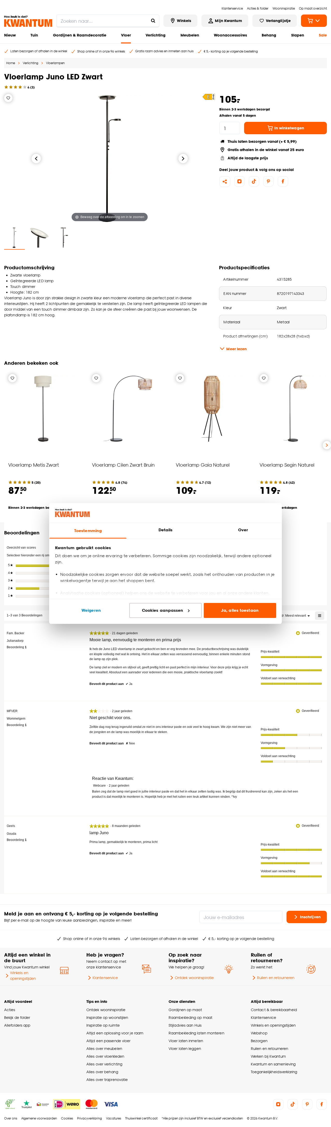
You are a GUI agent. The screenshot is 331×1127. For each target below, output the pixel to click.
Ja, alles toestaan (240, 610)
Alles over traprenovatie (107, 1079)
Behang (269, 35)
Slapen (297, 35)
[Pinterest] (268, 181)
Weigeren (91, 610)
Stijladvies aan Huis (185, 1025)
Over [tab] (243, 529)
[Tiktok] (254, 181)
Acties (9, 1009)
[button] (208, 97)
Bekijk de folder (17, 1017)
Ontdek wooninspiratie (194, 977)
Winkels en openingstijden (23, 976)
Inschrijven (310, 917)
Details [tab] (166, 529)
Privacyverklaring (89, 1118)
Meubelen (189, 35)
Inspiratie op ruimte (103, 1025)
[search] (107, 20)
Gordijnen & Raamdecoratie (79, 35)
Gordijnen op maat (185, 1009)
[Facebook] (283, 181)
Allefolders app (17, 1025)
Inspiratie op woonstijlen (107, 1017)
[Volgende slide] (327, 445)
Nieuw (10, 35)
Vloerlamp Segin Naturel (287, 465)
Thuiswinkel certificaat (141, 1118)
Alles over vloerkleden (105, 1056)
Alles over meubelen (104, 1048)
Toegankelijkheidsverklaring (274, 1072)
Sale (323, 35)
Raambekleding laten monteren (196, 1033)
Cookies (67, 1118)
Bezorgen (259, 1041)
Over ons (10, 1118)
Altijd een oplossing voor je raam (114, 1033)
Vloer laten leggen (185, 1048)
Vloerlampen (55, 63)
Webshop (259, 1033)
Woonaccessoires (230, 35)
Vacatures (113, 1118)
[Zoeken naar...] (153, 21)
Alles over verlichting (104, 1064)
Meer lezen (236, 349)
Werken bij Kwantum (268, 1056)
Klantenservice (105, 977)
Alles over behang (102, 1072)
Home (10, 63)
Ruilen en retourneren (275, 977)
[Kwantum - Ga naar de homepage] (28, 21)
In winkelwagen (289, 128)
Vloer (126, 35)
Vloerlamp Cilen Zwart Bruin (123, 465)
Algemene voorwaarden (39, 1118)
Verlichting (156, 35)
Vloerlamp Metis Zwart (33, 465)
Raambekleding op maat (190, 1017)
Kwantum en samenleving (273, 1064)
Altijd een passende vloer (108, 1041)
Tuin (34, 35)
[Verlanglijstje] (8, 98)
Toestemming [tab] (88, 530)
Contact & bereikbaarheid (274, 1009)
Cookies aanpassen (162, 610)
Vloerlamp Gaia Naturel (203, 465)
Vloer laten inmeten (186, 1041)
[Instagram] (239, 181)
